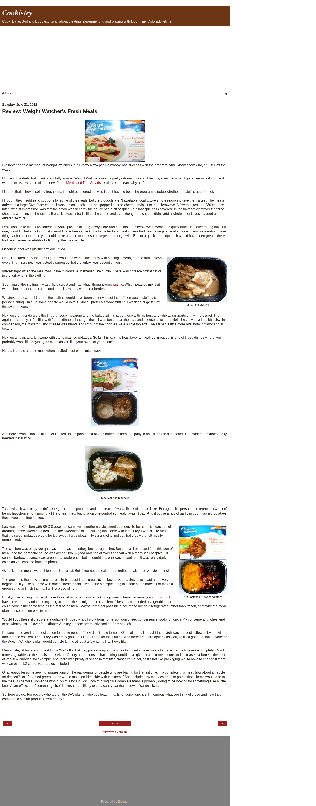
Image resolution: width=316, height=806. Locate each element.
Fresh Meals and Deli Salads (79, 183)
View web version (115, 731)
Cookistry (17, 13)
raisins (118, 284)
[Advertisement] (115, 58)
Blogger (123, 801)
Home (115, 723)
